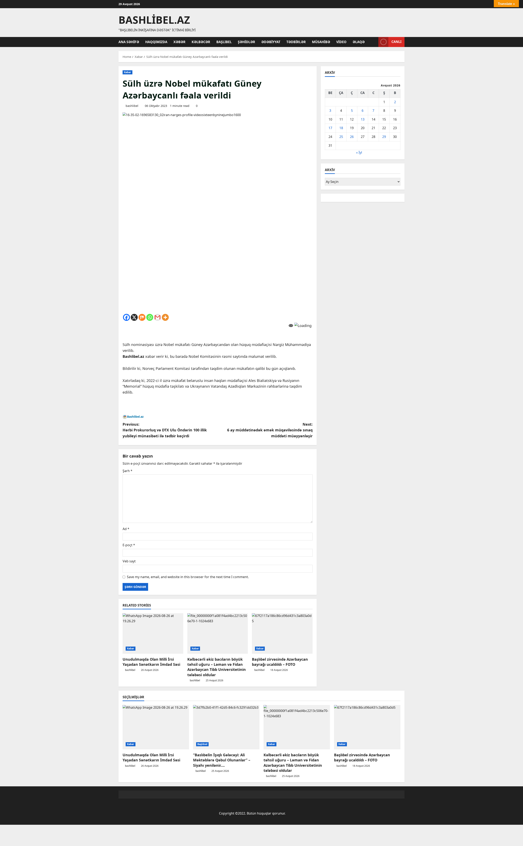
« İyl (359, 152)
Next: (270, 430)
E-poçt (129, 545)
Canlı (396, 41)
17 (330, 128)
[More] (165, 317)
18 (341, 128)
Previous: (165, 430)
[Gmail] (157, 317)
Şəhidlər (246, 42)
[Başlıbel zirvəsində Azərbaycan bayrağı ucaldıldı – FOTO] (282, 633)
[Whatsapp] (149, 317)
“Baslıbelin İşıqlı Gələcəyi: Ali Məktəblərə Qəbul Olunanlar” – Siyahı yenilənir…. (221, 760)
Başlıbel (224, 42)
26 (352, 136)
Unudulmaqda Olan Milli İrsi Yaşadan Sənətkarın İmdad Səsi (151, 662)
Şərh (127, 471)
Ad (126, 529)
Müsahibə (321, 42)
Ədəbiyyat (270, 42)
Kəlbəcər (201, 42)
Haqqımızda (156, 42)
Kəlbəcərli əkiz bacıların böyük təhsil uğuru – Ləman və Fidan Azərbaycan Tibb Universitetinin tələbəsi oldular (216, 667)
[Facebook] (126, 317)
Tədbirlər (296, 42)
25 (341, 136)
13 (362, 119)
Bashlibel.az (154, 20)
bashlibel (132, 106)
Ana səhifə (128, 42)
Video (341, 42)
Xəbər (179, 42)
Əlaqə (359, 42)
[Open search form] (374, 42)
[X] (134, 317)
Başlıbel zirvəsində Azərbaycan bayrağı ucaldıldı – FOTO (280, 662)
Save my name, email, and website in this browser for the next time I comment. (188, 577)
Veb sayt (129, 561)
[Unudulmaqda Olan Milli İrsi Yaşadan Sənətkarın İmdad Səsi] (153, 633)
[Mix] (142, 317)
